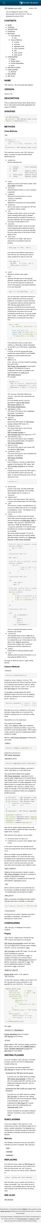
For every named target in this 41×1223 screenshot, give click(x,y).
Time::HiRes (11, 185)
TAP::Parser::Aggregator (15, 415)
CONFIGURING (13, 57)
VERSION (11, 27)
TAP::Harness (8, 8)
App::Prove (8, 1051)
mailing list (32, 1218)
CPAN (19, 8)
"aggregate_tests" (13, 1107)
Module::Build (15, 61)
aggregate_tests (19, 46)
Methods (13, 72)
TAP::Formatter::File (14, 434)
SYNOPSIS (11, 31)
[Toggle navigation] (4, 3)
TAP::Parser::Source (14, 405)
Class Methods (15, 36)
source (15, 8)
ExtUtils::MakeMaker (17, 63)
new (15, 38)
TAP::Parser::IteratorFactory (16, 407)
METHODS (11, 34)
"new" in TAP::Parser (22, 402)
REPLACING (12, 74)
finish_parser (18, 55)
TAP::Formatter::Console (15, 432)
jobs (15, 50)
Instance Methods (16, 40)
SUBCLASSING (13, 70)
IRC (38, 1218)
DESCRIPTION (12, 29)
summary (17, 44)
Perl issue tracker (22, 1218)
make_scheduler (19, 48)
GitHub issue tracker (5, 1211)
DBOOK (25, 1209)
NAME (10, 25)
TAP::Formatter (9, 951)
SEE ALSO (11, 76)
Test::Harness (8, 1199)
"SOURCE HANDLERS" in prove (19, 1048)
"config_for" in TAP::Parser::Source (18, 374)
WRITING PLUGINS (14, 67)
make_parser (18, 53)
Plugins (13, 59)
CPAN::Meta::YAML (28, 520)
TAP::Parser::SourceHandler (17, 366)
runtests (16, 42)
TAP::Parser (30, 422)
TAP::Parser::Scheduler (15, 458)
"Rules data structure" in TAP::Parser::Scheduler (21, 538)
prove (12, 65)
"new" (27, 948)
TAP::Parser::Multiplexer (15, 443)
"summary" (10, 1155)
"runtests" (9, 1152)
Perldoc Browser (30, 2)
